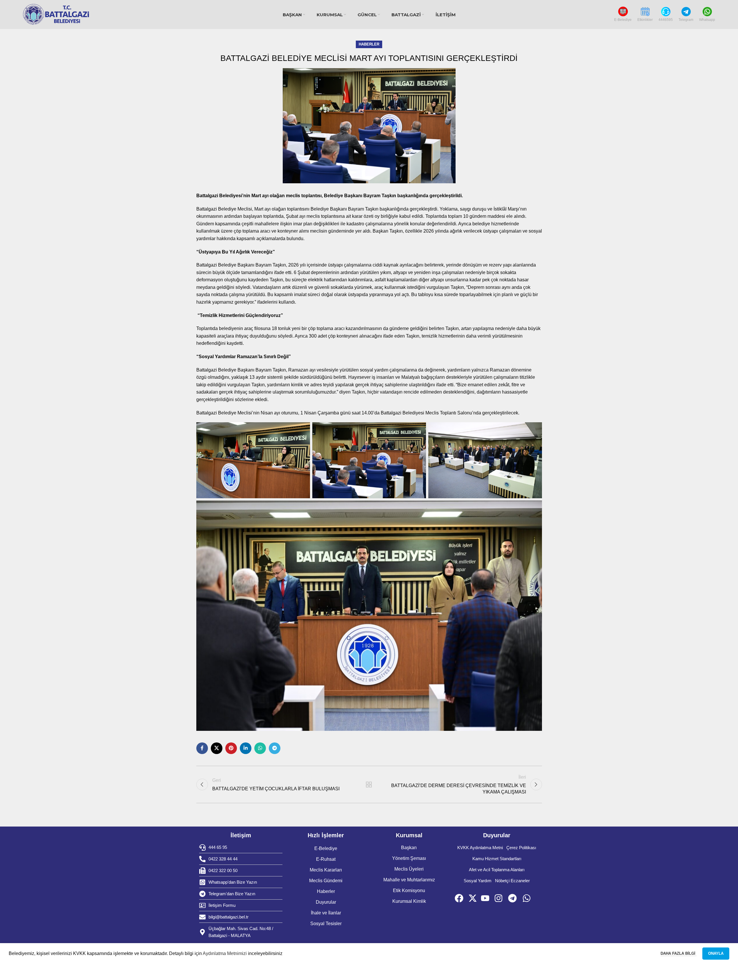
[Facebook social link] (202, 748)
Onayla (716, 953)
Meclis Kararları (326, 869)
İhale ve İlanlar (326, 912)
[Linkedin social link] (245, 748)
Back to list (369, 784)
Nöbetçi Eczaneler (512, 880)
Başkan (409, 847)
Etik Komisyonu (409, 890)
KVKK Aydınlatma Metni (480, 847)
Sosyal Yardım (478, 880)
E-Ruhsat (326, 859)
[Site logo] (56, 14)
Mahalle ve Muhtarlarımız (409, 879)
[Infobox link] (623, 14)
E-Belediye (325, 848)
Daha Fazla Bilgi (679, 953)
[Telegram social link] (274, 748)
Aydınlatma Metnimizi (225, 953)
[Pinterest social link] (231, 748)
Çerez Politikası (521, 847)
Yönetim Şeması (409, 858)
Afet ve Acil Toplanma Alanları (497, 869)
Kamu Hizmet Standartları (496, 858)
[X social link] (216, 748)
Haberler (369, 44)
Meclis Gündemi (325, 880)
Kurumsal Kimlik (409, 901)
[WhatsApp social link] (260, 748)
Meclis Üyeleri (409, 869)
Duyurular (326, 902)
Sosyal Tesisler (326, 923)
